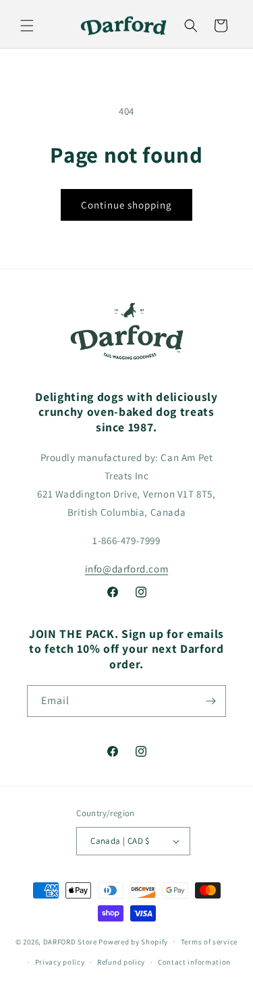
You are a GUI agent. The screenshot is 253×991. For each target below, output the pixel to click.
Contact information (194, 962)
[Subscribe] (210, 701)
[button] (27, 26)
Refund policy (121, 962)
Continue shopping (126, 204)
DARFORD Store (70, 941)
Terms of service (209, 941)
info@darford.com (127, 568)
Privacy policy (60, 962)
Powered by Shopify (133, 941)
